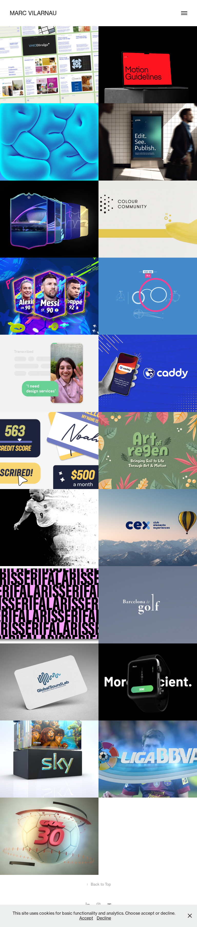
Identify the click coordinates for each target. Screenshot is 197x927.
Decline (104, 918)
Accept (86, 918)
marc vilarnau (33, 13)
